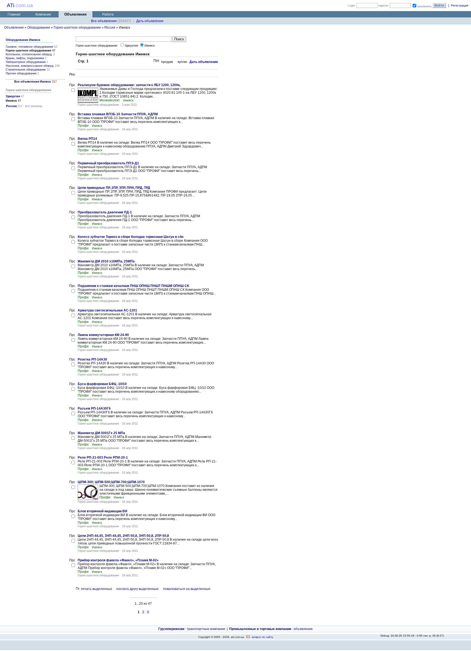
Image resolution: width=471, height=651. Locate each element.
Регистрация (459, 5)
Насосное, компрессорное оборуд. (30, 65)
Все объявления (104, 21)
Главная (14, 14)
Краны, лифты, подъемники (25, 58)
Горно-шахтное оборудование (77, 27)
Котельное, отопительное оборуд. (29, 54)
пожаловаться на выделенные (186, 589)
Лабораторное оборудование (26, 61)
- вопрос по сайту (261, 636)
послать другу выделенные (137, 589)
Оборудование (38, 27)
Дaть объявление (150, 21)
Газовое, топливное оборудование (29, 46)
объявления (303, 629)
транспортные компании (206, 629)
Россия (109, 27)
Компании (43, 14)
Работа (108, 14)
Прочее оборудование (21, 73)
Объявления (14, 27)
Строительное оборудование (26, 69)
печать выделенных (96, 589)
